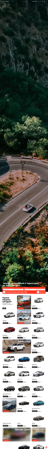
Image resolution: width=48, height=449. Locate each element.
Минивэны (26, 292)
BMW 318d (18, 423)
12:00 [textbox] (22, 289)
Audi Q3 (18, 393)
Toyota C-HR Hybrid (20, 364)
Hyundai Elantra (5, 335)
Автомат (44, 292)
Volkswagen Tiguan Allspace (7, 423)
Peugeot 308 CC (34, 379)
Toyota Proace (19, 379)
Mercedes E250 (19, 408)
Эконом (6, 292)
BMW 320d (33, 423)
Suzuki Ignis (26, 297)
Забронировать (20, 308)
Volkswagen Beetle (10, 399)
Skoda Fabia (33, 335)
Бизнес (12, 292)
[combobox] (42, 1)
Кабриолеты (22, 292)
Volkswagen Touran (5, 364)
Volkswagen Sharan (38, 429)
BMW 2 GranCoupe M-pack (36, 408)
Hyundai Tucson (34, 364)
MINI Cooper (4, 379)
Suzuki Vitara (24, 341)
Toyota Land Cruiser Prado (7, 393)
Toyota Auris (19, 335)
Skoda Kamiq (34, 393)
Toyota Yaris (4, 320)
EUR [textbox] (44, 1)
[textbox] (9, 289)
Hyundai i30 (33, 320)
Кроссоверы (18, 292)
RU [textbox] (42, 1)
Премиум (15, 292)
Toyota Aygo (34, 305)
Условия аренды (34, 1)
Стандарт (9, 292)
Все (3, 292)
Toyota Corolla (34, 349)
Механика (40, 292)
